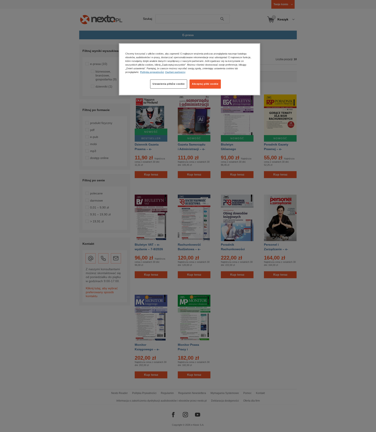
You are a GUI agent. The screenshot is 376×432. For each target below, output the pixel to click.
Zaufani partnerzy (175, 72)
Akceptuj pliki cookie (205, 84)
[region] (189, 69)
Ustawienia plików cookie (169, 84)
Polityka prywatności (152, 72)
